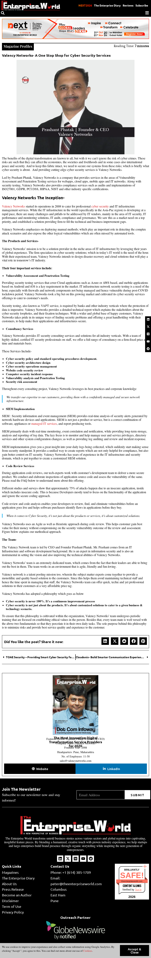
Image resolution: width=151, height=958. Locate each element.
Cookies (87, 950)
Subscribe (141, 5)
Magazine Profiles (18, 46)
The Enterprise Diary (107, 5)
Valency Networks (13, 206)
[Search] (3, 13)
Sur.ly (138, 889)
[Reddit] (148, 349)
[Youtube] (148, 341)
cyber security (100, 206)
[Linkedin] (148, 319)
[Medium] (148, 334)
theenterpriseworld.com (131, 881)
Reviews (128, 5)
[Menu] (147, 13)
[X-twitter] (148, 327)
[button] (105, 641)
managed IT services (44, 423)
